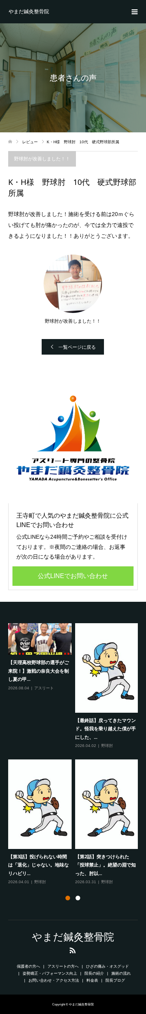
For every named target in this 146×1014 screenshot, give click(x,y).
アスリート (44, 688)
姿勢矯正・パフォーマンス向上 (50, 973)
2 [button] (78, 898)
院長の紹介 (94, 973)
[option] (75, 754)
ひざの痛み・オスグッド (107, 966)
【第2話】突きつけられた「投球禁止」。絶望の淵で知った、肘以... (105, 865)
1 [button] (67, 898)
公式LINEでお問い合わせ (73, 576)
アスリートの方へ (63, 966)
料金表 (92, 980)
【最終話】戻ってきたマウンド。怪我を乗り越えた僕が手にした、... (105, 728)
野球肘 (107, 745)
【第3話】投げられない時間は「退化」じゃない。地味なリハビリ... (38, 865)
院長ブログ (115, 980)
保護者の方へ (28, 966)
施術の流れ (121, 973)
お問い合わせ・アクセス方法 (53, 980)
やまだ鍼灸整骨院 (29, 11)
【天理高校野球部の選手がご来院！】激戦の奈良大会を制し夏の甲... (38, 670)
